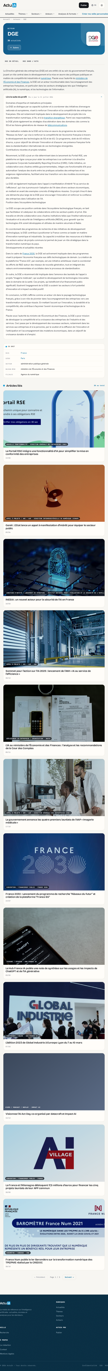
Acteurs (48, 14)
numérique (46, 78)
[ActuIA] (9, 5)
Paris (23, 358)
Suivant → (69, 1277)
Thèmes (22, 14)
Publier (84, 5)
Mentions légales (7, 1353)
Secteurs (36, 14)
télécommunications (57, 125)
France (24, 353)
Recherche (4, 1332)
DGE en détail (12, 61)
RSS (106, 1365)
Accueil (6, 19)
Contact (3, 1349)
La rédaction (5, 1345)
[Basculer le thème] (102, 5)
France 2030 (28, 253)
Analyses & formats (67, 14)
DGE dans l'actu (31, 61)
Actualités (9, 14)
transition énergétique (54, 117)
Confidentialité (89, 1365)
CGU (101, 1365)
